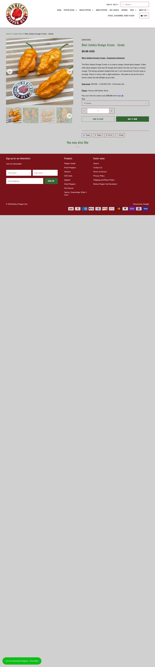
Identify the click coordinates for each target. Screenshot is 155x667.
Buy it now (132, 119)
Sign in (109, 4)
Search (96, 163)
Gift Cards (68, 176)
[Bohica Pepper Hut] (17, 14)
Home (59, 10)
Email (121, 135)
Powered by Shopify (141, 204)
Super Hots (86, 39)
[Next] (69, 71)
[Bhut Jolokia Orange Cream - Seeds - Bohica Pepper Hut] (39, 71)
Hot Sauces (114, 10)
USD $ (115, 4)
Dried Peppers (101, 10)
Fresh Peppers (85, 10)
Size (83, 99)
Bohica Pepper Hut (20, 204)
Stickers (67, 172)
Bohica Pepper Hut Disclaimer (105, 184)
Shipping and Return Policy (104, 180)
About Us (143, 10)
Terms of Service (100, 172)
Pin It (110, 135)
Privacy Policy (99, 176)
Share (99, 135)
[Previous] (10, 71)
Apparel (124, 10)
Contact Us (97, 168)
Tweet (88, 135)
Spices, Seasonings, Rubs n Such (121, 15)
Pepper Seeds (69, 10)
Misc (132, 10)
